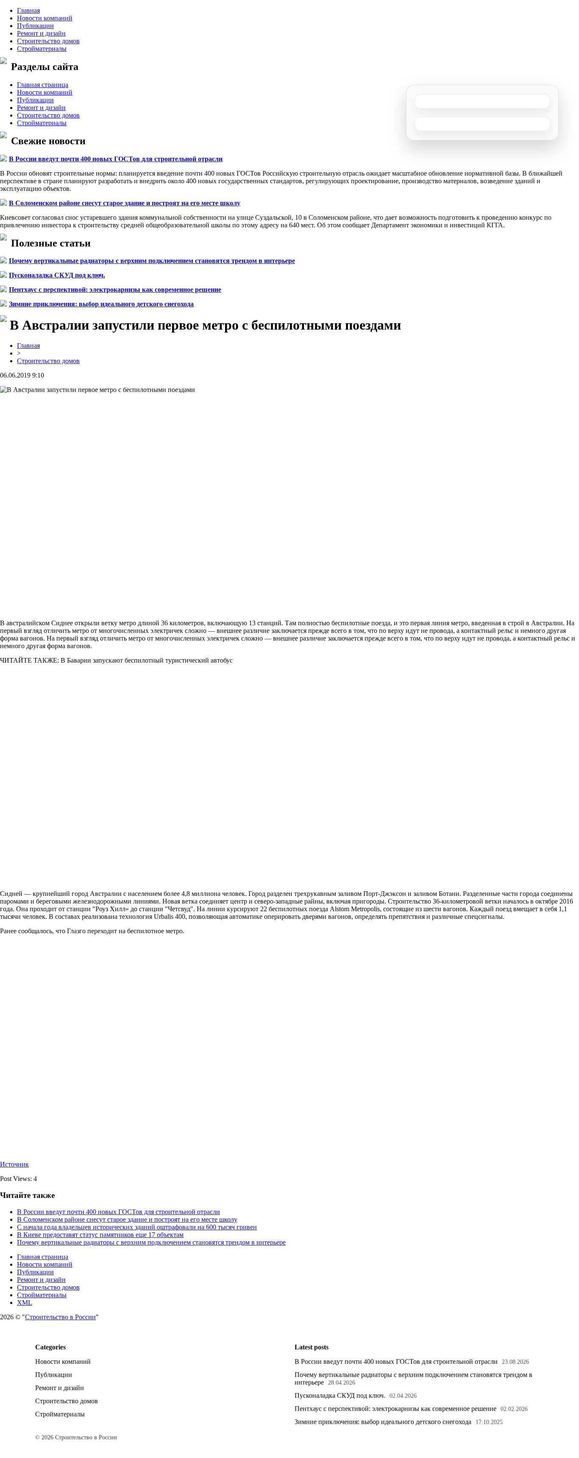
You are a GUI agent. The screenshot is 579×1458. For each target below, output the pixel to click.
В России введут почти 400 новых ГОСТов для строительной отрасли (116, 158)
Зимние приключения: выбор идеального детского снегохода (101, 304)
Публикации (35, 25)
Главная (28, 10)
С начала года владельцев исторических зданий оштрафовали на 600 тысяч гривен (137, 1227)
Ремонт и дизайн (41, 33)
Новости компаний (44, 18)
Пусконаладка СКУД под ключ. (57, 275)
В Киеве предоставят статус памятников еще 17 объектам (100, 1234)
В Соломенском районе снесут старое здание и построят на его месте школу (124, 203)
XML (24, 1302)
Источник (14, 1164)
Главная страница (42, 84)
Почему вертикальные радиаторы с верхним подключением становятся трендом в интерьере (152, 260)
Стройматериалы (42, 48)
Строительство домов (48, 41)
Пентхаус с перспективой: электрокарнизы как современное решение (115, 289)
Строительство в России (60, 1317)
